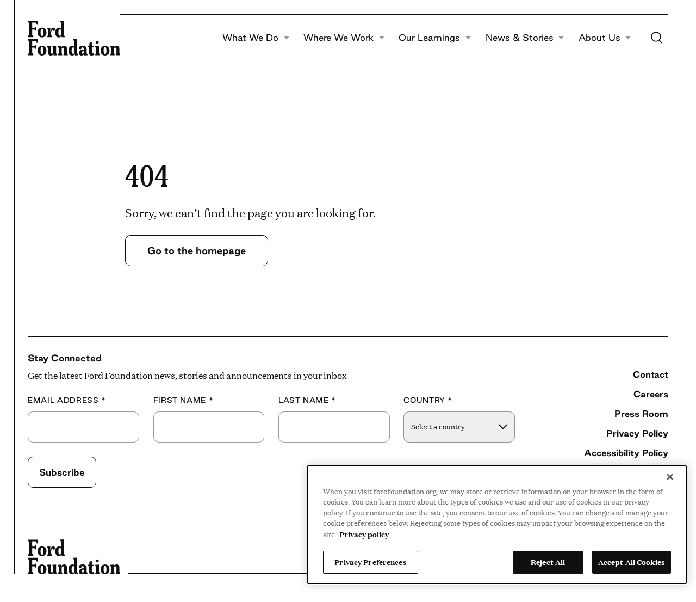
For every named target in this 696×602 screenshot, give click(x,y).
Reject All (548, 561)
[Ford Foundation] (74, 38)
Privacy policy (364, 534)
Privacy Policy (637, 433)
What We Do (250, 38)
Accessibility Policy (626, 453)
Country (427, 400)
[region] (497, 525)
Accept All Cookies (631, 561)
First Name (183, 400)
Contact (650, 374)
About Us (599, 38)
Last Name (307, 400)
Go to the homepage (196, 250)
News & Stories (520, 38)
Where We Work (338, 38)
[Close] (670, 477)
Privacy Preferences (370, 561)
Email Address (67, 400)
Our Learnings (429, 38)
